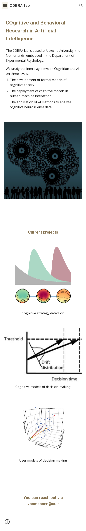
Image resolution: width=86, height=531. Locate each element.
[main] (43, 30)
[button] (5, 5)
